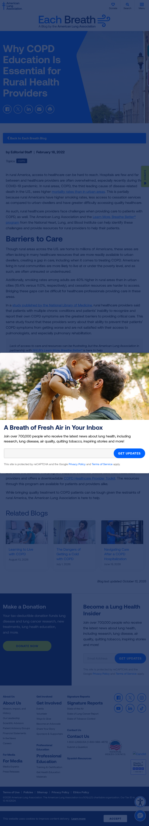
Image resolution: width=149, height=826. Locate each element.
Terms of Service (102, 464)
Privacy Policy (77, 464)
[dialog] (74, 413)
